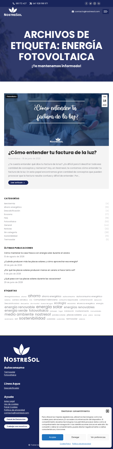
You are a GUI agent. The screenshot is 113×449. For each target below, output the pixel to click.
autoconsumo (69, 296)
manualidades (95, 311)
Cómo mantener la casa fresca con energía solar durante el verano (37, 253)
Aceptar (52, 437)
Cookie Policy (65, 443)
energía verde (16, 310)
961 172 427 (21, 3)
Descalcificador (11, 388)
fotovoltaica (38, 310)
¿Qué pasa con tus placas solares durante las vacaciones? (32, 278)
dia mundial (34, 304)
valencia (82, 319)
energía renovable (20, 307)
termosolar (71, 318)
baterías (8, 300)
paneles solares (58, 315)
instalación (69, 311)
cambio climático (20, 300)
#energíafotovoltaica (12, 297)
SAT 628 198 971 (40, 3)
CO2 (30, 300)
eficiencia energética (86, 303)
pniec (85, 315)
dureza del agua (47, 304)
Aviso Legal (9, 401)
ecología (60, 303)
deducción (98, 300)
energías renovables (79, 307)
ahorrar (24, 297)
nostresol (43, 314)
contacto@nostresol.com (16, 412)
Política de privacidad (81, 443)
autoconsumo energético (89, 296)
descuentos (25, 304)
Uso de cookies (11, 404)
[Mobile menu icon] (106, 11)
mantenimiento (82, 311)
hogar (61, 311)
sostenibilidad (32, 318)
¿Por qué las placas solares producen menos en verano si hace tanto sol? (39, 270)
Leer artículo (17, 182)
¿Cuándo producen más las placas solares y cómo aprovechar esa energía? (41, 261)
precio (90, 315)
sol (16, 318)
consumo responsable (68, 300)
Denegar (75, 437)
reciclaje (97, 315)
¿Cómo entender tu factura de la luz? (52, 152)
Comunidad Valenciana (45, 299)
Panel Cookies (11, 407)
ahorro (34, 295)
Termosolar (9, 372)
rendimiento (9, 319)
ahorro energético (51, 296)
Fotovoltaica (11, 96)
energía (99, 303)
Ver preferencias (98, 437)
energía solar (49, 306)
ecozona (71, 303)
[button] (107, 411)
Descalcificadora (12, 303)
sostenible (51, 319)
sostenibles (61, 319)
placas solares (74, 314)
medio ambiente (19, 314)
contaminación (86, 300)
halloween (53, 311)
